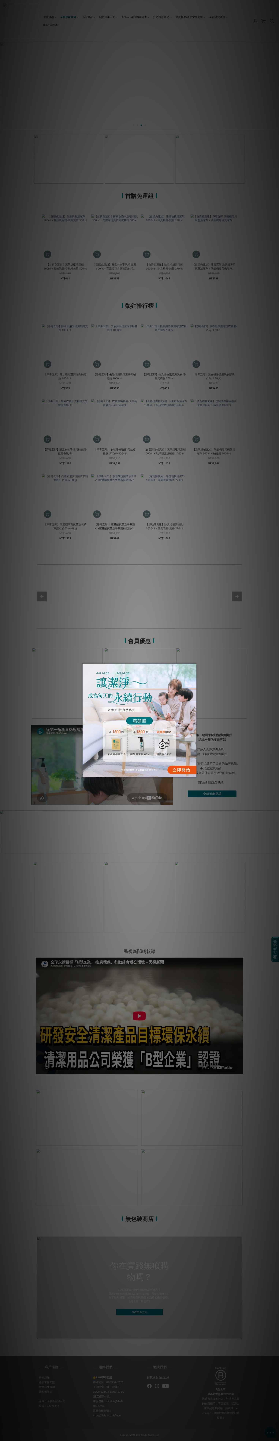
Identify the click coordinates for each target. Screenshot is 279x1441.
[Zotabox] (194, 774)
